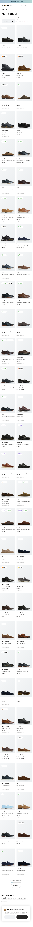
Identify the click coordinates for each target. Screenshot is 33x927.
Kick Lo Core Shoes (6, 47)
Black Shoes (11, 17)
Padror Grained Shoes (21, 47)
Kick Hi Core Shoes (6, 75)
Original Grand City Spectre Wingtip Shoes (23, 444)
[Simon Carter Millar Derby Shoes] (7, 744)
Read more (4, 901)
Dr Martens (5, 130)
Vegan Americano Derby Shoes (23, 189)
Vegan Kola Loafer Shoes (22, 671)
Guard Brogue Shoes (6, 104)
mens (3, 9)
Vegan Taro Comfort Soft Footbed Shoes (23, 104)
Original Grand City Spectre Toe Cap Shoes (8, 473)
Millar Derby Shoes (6, 756)
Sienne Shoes (5, 558)
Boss (3, 556)
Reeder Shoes (5, 245)
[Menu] (28, 5)
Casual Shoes (29, 17)
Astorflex (18, 73)
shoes (7, 9)
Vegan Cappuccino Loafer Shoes (8, 359)
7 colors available (5, 562)
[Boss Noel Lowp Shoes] (24, 772)
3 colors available (5, 221)
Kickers (4, 45)
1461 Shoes (4, 132)
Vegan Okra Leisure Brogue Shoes (8, 189)
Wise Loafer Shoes (20, 842)
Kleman (18, 45)
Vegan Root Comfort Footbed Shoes (23, 501)
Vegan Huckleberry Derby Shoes (23, 331)
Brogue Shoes (20, 17)
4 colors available (6, 136)
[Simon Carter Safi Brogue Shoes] (24, 630)
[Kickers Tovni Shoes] (24, 120)
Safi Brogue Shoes (6, 586)
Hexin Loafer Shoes (6, 728)
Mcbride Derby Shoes (6, 842)
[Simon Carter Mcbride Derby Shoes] (7, 829)
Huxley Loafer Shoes (6, 643)
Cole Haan (19, 442)
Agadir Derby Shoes (6, 614)
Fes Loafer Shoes (5, 501)
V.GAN (18, 102)
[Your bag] (25, 5)
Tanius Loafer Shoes (21, 756)
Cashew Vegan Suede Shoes (8, 217)
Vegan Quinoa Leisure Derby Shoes (23, 160)
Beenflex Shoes (19, 75)
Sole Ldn (4, 102)
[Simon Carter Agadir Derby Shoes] (7, 602)
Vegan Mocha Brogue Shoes (23, 302)
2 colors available (5, 108)
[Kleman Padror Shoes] (24, 716)
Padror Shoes (19, 728)
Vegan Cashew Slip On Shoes (23, 274)
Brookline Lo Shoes (20, 359)
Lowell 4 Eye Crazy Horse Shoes (8, 444)
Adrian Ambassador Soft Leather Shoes (23, 700)
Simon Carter (20, 386)
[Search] (21, 5)
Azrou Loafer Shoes (20, 387)
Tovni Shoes (19, 132)
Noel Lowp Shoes (20, 785)
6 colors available (20, 761)
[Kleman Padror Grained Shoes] (24, 34)
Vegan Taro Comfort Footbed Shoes (8, 160)
